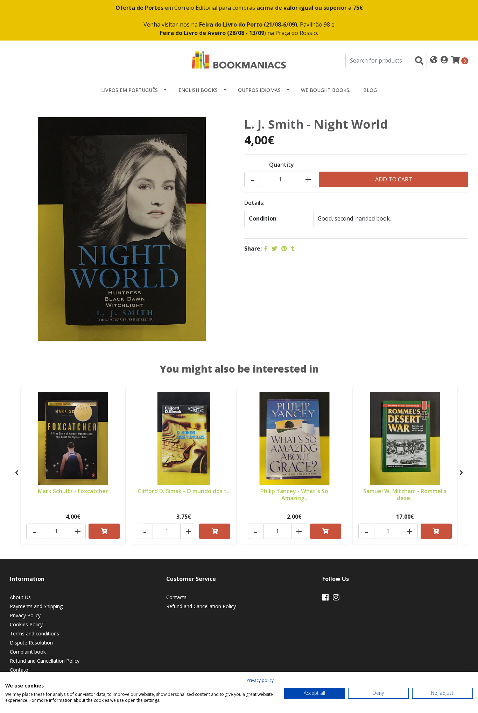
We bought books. (325, 90)
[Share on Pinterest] (284, 248)
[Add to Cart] (104, 531)
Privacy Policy (25, 615)
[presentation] (17, 473)
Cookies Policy (26, 624)
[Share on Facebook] (266, 248)
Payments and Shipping (36, 606)
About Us (20, 597)
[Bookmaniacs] (239, 60)
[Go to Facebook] (325, 599)
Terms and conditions (34, 633)
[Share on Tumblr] (293, 248)
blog (370, 90)
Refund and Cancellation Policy (44, 660)
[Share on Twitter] (274, 248)
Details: (254, 203)
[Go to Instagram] (336, 599)
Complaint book (28, 651)
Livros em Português (129, 90)
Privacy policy (260, 680)
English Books (198, 90)
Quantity (281, 164)
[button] (433, 60)
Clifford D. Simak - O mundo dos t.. (184, 491)
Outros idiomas (259, 90)
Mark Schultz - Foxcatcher (73, 491)
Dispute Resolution (31, 642)
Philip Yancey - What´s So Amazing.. (294, 494)
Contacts (176, 597)
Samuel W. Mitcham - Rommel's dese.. (405, 494)
